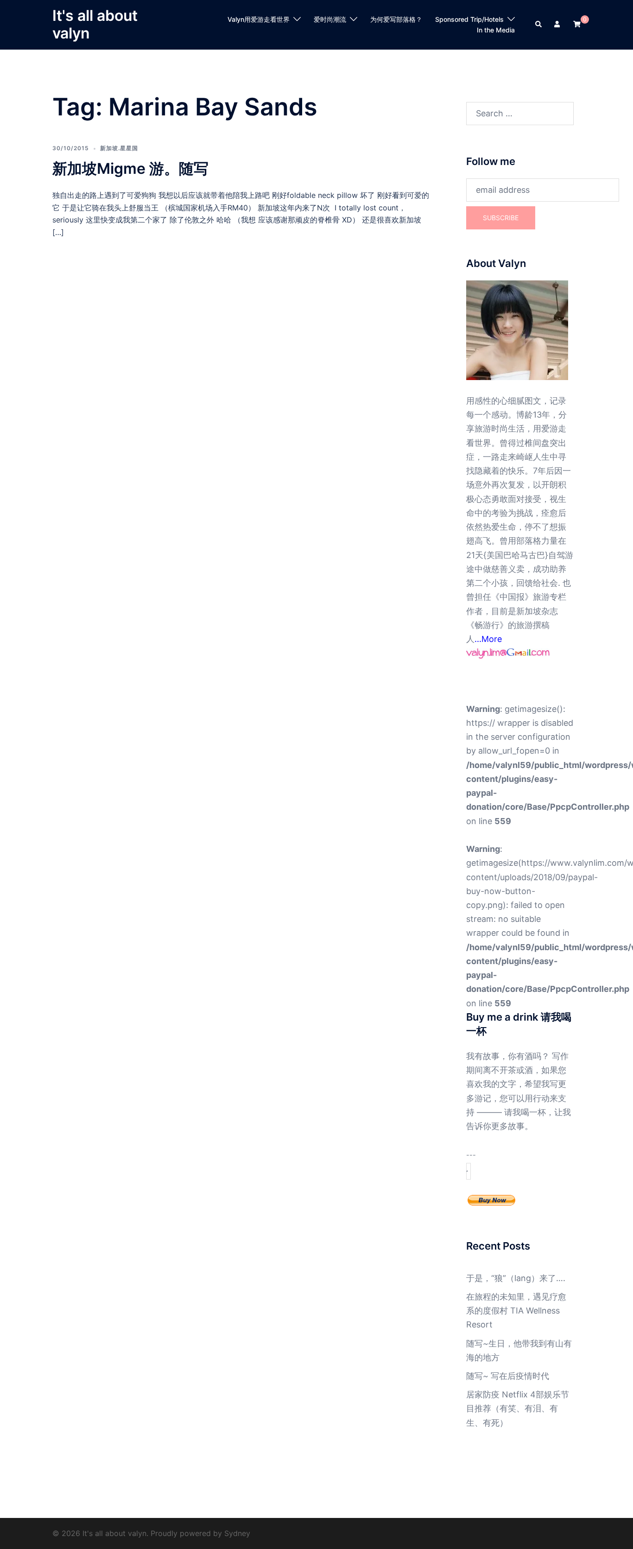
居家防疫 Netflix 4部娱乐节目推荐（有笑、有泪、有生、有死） (517, 1408)
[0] (577, 24)
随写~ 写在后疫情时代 (507, 1376)
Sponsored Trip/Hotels (469, 19)
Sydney (237, 1533)
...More (488, 639)
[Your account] (558, 24)
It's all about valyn (95, 24)
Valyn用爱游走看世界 (259, 19)
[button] (539, 24)
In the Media (496, 30)
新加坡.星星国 (119, 148)
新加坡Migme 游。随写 (130, 168)
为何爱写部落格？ (396, 19)
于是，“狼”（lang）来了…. (515, 1278)
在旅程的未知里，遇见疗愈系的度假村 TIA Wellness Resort (516, 1310)
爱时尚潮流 (330, 19)
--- (471, 1155)
